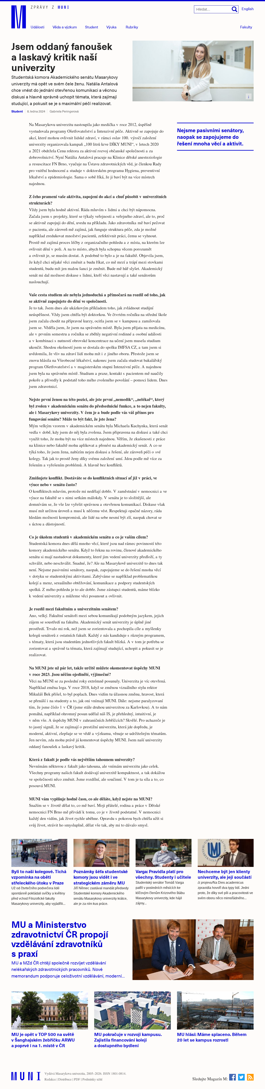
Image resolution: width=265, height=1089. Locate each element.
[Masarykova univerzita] (25, 1077)
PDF (77, 1079)
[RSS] (250, 1077)
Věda (65, 26)
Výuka (111, 26)
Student (91, 26)
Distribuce (65, 1079)
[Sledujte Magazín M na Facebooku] (232, 1077)
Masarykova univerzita (70, 1073)
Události (37, 26)
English (248, 8)
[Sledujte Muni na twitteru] (241, 1077)
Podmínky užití (92, 1079)
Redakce (50, 1079)
